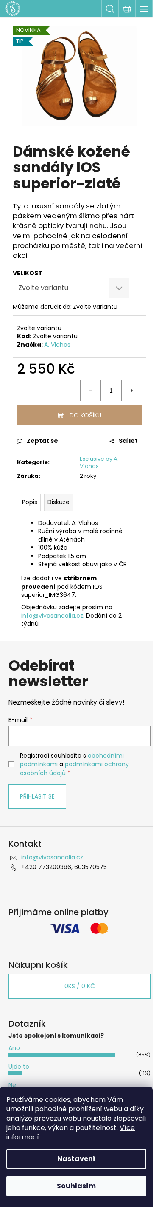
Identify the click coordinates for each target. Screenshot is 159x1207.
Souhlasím (76, 1186)
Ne (12, 1085)
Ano (14, 1048)
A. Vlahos (57, 344)
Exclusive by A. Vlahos (99, 462)
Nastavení (76, 1159)
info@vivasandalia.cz (52, 615)
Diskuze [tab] (58, 502)
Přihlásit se (37, 796)
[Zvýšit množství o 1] (131, 390)
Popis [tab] (29, 502)
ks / (79, 986)
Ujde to (18, 1066)
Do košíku (85, 415)
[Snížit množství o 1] (91, 390)
